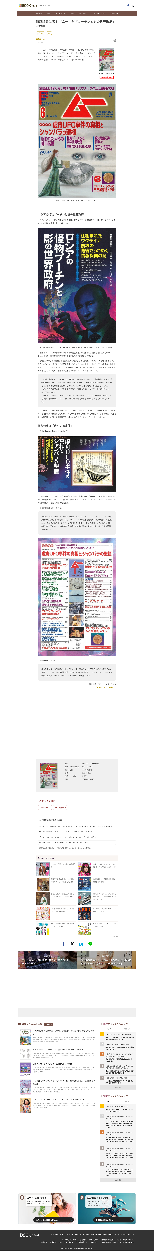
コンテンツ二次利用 (66, 1242)
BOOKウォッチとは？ (69, 1240)
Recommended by (108, 936)
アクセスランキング (98, 13)
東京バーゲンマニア (111, 1234)
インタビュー (60, 13)
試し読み (82, 13)
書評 (49, 13)
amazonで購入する (107, 77)
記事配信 (53, 1242)
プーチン (41, 33)
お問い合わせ (93, 1240)
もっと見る (118, 1087)
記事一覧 (39, 13)
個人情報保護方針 (107, 1240)
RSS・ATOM (106, 1242)
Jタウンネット (128, 1234)
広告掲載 (44, 1242)
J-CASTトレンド (74, 1234)
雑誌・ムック (42, 39)
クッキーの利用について (125, 1240)
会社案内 (83, 1240)
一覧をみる (48, 1024)
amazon (44, 807)
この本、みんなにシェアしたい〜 (48, 1220)
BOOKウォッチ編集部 (105, 687)
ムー (49, 33)
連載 (72, 13)
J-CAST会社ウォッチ (92, 1234)
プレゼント (114, 13)
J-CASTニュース (58, 1234)
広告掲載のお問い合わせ (104, 1220)
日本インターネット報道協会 (123, 1242)
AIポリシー (95, 1242)
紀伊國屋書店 (60, 807)
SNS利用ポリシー (82, 1242)
